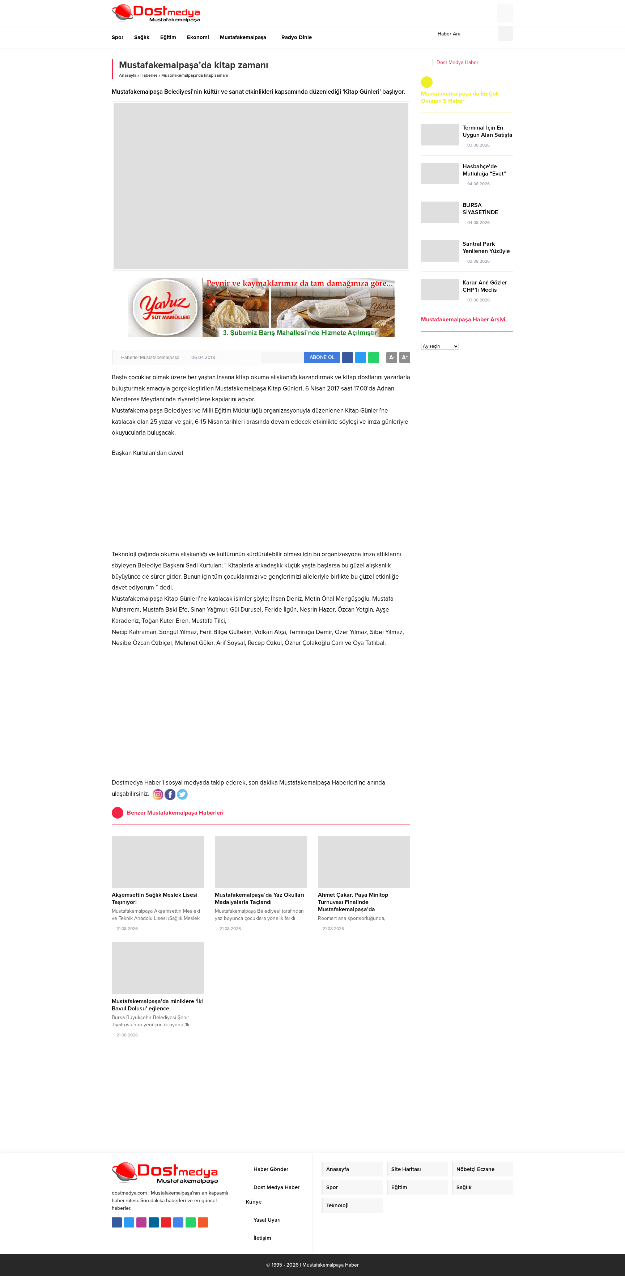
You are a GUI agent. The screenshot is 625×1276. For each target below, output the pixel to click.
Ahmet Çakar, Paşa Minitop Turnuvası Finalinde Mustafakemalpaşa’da (353, 902)
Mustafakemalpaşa (159, 357)
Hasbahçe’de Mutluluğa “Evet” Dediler (484, 174)
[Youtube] (166, 1222)
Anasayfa (127, 75)
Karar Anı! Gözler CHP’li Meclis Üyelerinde (485, 290)
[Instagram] (141, 1222)
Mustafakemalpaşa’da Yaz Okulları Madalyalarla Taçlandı (259, 898)
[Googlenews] (178, 1222)
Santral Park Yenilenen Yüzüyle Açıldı (486, 251)
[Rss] (203, 1222)
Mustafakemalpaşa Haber (330, 1265)
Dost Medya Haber (458, 62)
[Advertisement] (261, 719)
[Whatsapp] (191, 1222)
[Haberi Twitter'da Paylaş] (360, 357)
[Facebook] (117, 1222)
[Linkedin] (154, 1222)
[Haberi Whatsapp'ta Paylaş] (373, 357)
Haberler (148, 75)
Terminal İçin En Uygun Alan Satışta (488, 131)
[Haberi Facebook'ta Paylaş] (347, 357)
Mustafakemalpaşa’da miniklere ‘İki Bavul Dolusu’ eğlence (157, 1005)
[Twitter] (129, 1222)
